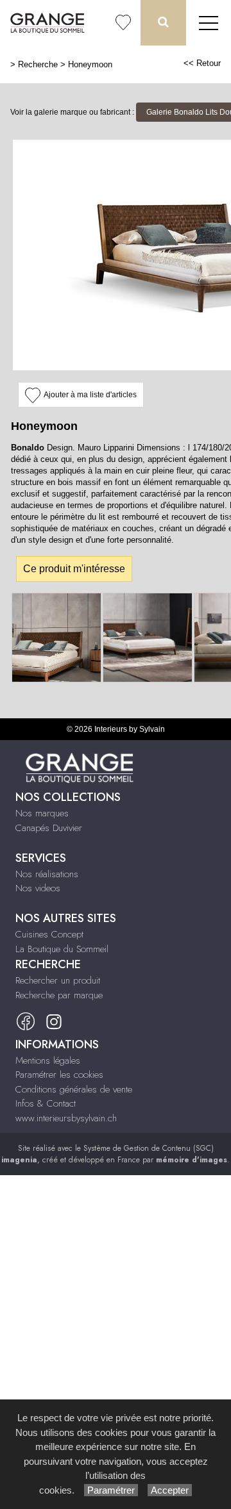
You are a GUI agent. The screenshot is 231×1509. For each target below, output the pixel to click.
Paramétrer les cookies (59, 1075)
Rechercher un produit (57, 980)
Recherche (38, 64)
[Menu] (208, 22)
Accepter (169, 1490)
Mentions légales (47, 1060)
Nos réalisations (46, 874)
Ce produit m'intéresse (74, 568)
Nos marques (42, 813)
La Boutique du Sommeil (61, 949)
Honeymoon (90, 64)
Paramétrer (111, 1490)
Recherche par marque (59, 995)
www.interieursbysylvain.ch (66, 1118)
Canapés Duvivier (48, 828)
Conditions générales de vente (73, 1089)
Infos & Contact (45, 1103)
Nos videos (37, 888)
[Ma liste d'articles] (123, 22)
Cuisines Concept (49, 934)
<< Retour (202, 63)
